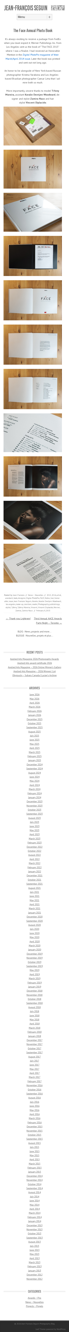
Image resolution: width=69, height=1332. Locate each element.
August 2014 (34, 1192)
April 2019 (35, 974)
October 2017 (34, 1048)
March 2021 (34, 908)
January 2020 (34, 949)
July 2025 (34, 735)
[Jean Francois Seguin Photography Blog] (34, 11)
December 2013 (34, 1225)
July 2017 (34, 1060)
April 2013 (35, 1258)
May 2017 (34, 1069)
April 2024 (35, 785)
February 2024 (35, 793)
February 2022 (35, 867)
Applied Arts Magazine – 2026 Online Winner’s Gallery (34, 667)
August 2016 (34, 1097)
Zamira (18, 610)
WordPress (61, 1329)
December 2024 (34, 764)
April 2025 (35, 748)
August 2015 (34, 1143)
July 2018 (34, 1011)
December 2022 (34, 846)
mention (27, 604)
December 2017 (34, 1040)
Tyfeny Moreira (24, 607)
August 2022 (34, 855)
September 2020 (34, 920)
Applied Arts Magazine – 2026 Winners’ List (34, 671)
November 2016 (34, 1085)
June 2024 (34, 776)
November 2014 (34, 1180)
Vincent (34, 607)
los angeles (10, 604)
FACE (42, 598)
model (34, 604)
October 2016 (34, 1089)
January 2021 (34, 912)
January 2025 (34, 760)
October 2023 (34, 809)
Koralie (35, 601)
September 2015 (34, 1138)
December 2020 (34, 916)
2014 (54, 595)
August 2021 (34, 888)
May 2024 (34, 780)
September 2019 (34, 966)
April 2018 (35, 1023)
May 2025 (34, 744)
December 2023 (34, 801)
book (15, 598)
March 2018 (34, 1027)
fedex (47, 598)
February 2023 (35, 842)
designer (21, 598)
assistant (9, 598)
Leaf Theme (41, 1329)
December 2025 (34, 719)
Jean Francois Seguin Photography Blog (38, 1324)
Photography (43, 604)
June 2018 (34, 1015)
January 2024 (34, 797)
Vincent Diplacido (45, 607)
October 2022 (34, 850)
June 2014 (34, 1200)
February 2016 (35, 1122)
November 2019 (34, 957)
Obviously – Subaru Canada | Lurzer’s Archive (34, 675)
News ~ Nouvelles (35, 595)
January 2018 (34, 1036)
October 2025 (34, 723)
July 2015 (34, 1147)
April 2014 (35, 1208)
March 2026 (34, 706)
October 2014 (34, 1184)
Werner (57, 607)
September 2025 (34, 727)
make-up (20, 604)
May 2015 (34, 1155)
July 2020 (34, 929)
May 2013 (34, 1254)
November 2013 (34, 1229)
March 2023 (34, 838)
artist (59, 595)
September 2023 (34, 813)
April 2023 (35, 834)
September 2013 (34, 1237)
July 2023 (34, 822)
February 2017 (35, 1081)
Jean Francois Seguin (22, 601)
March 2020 (34, 945)
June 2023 (34, 826)
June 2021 (34, 896)
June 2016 (34, 1106)
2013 (49, 595)
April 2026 (35, 702)
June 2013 (34, 1250)
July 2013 (34, 1246)
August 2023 (34, 818)
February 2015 (35, 1167)
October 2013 (34, 1233)
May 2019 (34, 970)
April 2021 (35, 904)
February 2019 (35, 982)
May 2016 (34, 1110)
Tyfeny (14, 607)
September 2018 (34, 1003)
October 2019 (34, 962)
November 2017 (34, 1044)
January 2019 (34, 986)
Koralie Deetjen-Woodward (50, 601)
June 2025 (34, 739)
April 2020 (35, 941)
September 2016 (34, 1093)
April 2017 (35, 1073)
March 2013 (34, 1262)
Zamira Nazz (27, 610)
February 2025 (35, 756)
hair (52, 598)
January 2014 (34, 1221)
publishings (54, 604)
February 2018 (35, 1031)
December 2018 (34, 990)
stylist (8, 607)
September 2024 (34, 768)
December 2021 (34, 875)
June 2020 (34, 933)
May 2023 (34, 830)
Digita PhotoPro (32, 598)
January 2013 (34, 1270)
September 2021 (34, 883)
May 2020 (34, 937)
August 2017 (34, 1056)
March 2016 (34, 1118)
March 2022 (34, 863)
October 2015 (34, 1134)
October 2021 (34, 879)
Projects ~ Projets (34, 1306)
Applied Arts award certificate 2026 (34, 663)
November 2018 (34, 995)
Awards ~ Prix (34, 1297)
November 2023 (34, 805)
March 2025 (34, 752)
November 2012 (34, 1278)
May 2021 (34, 900)
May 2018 (34, 1019)
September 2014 (34, 1188)
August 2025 (34, 731)
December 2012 (34, 1274)
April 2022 (35, 859)
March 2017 (34, 1077)
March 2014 (34, 1213)
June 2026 (34, 694)
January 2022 (34, 871)
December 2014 (34, 1176)
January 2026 (34, 715)
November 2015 (34, 1130)
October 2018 (34, 999)
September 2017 (34, 1052)
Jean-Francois (18, 595)
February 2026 (35, 711)
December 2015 (34, 1126)
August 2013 (34, 1241)
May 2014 (34, 1204)
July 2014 (34, 1196)
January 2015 (34, 1171)
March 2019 (34, 978)
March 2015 (34, 1163)
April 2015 (35, 1159)
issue (11, 601)
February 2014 (35, 1217)
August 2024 (34, 772)
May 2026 (34, 698)
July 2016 (34, 1102)
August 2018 (34, 1007)
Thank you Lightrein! (18, 618)
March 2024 (34, 789)
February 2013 (35, 1266)
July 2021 (34, 892)
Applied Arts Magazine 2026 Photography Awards (34, 659)
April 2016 (35, 1114)
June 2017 (34, 1064)
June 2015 (34, 1151)
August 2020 (34, 925)
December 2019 (34, 953)
